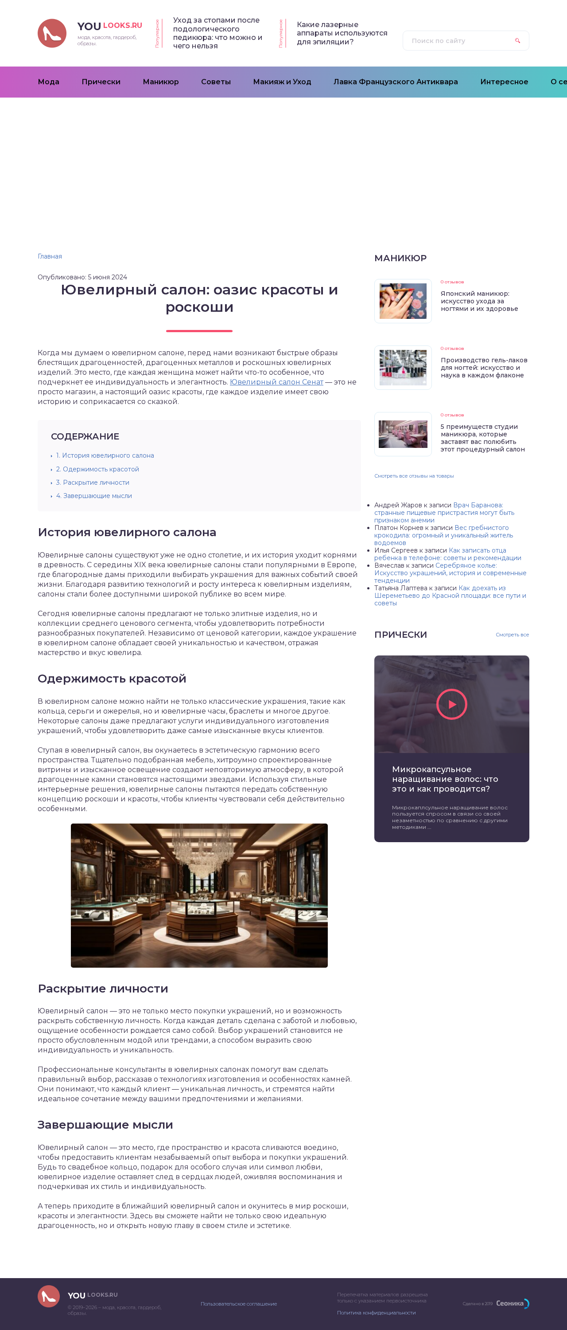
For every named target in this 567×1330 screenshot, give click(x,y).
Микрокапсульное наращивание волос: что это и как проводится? (445, 779)
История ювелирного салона (105, 455)
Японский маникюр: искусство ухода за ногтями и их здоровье (479, 301)
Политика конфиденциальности (376, 1313)
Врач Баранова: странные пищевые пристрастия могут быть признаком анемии (444, 512)
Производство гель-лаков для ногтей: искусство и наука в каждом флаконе (484, 367)
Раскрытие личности (92, 482)
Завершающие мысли (94, 496)
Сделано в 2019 (478, 1303)
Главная (50, 256)
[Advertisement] (283, 164)
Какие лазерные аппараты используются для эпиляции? (342, 33)
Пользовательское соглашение (239, 1304)
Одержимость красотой (97, 469)
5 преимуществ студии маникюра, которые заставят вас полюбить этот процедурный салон (483, 438)
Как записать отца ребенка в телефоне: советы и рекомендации (447, 554)
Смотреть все (512, 635)
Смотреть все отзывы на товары (414, 476)
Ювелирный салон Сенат (276, 382)
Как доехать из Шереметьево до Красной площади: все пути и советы (450, 595)
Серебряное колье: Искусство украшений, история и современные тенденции (450, 573)
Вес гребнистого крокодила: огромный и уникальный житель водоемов (443, 535)
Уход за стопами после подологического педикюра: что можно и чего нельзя (218, 33)
